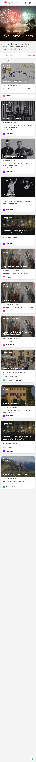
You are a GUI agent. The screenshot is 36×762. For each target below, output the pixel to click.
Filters (30, 55)
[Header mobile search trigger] (34, 2)
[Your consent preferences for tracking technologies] (33, 759)
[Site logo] (12, 2)
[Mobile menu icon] (2, 3)
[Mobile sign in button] (25, 2)
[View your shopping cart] (29, 2)
